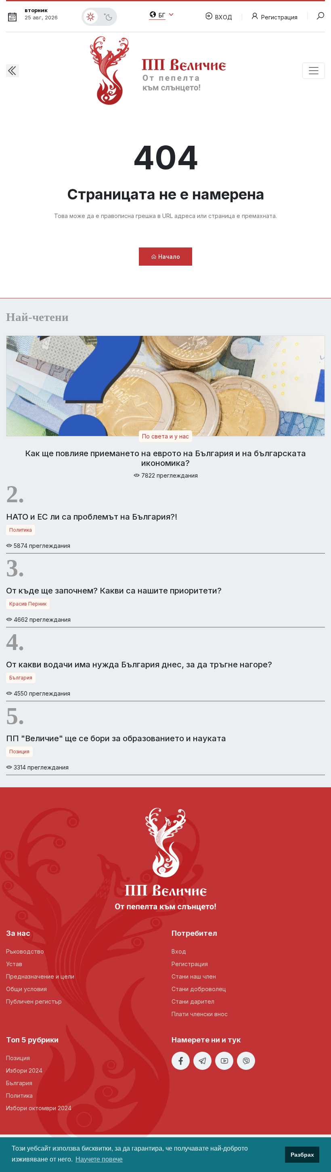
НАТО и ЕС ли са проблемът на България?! (91, 517)
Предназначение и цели (40, 976)
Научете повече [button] (99, 1159)
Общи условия (26, 988)
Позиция (19, 751)
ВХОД (223, 17)
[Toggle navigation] (313, 71)
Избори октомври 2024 (38, 1108)
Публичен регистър (34, 1001)
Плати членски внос (200, 1014)
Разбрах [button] (302, 1154)
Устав (14, 963)
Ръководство (25, 951)
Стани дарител (193, 1001)
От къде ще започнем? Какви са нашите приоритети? (114, 590)
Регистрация (279, 17)
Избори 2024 (24, 1070)
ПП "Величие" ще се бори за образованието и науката (116, 738)
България (20, 678)
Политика (20, 530)
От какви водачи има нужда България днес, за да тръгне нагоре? (139, 664)
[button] (12, 71)
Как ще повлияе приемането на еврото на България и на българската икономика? (165, 458)
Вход (179, 951)
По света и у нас (165, 436)
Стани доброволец (199, 988)
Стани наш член (194, 976)
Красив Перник (27, 604)
